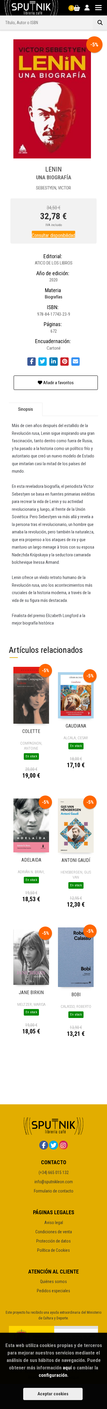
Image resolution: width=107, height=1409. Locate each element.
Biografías (53, 297)
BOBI (76, 994)
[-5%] (31, 695)
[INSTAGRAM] (63, 1145)
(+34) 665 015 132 (54, 1172)
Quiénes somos (53, 1281)
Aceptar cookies (52, 1393)
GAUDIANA (76, 726)
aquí (67, 1368)
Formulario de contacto (53, 1191)
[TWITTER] (53, 1145)
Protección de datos (53, 1241)
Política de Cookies (53, 1250)
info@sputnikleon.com (53, 1181)
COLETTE (31, 731)
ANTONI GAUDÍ (76, 860)
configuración (53, 1375)
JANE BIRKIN (31, 992)
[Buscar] (100, 22)
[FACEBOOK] (43, 1145)
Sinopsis (25, 409)
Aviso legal (53, 1222)
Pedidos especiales (53, 1290)
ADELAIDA (31, 860)
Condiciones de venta (53, 1231)
